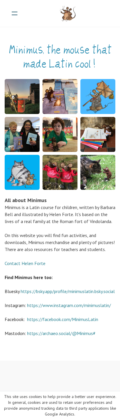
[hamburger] (14, 13)
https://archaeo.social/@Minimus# (61, 333)
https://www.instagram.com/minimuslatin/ (69, 305)
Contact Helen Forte (26, 263)
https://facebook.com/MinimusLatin (62, 319)
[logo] (67, 13)
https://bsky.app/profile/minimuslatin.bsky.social (68, 291)
